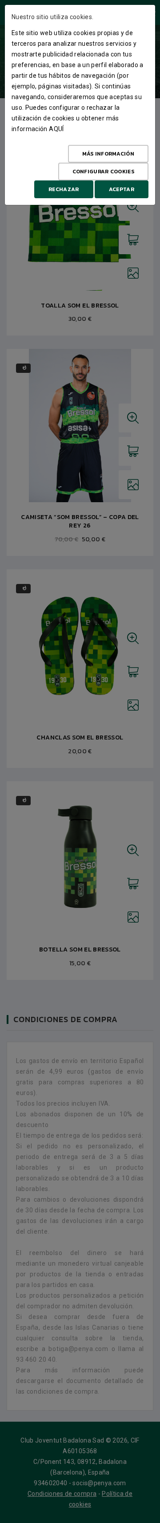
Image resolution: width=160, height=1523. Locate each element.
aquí (56, 128)
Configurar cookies (103, 172)
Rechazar (63, 189)
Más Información (108, 154)
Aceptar (121, 189)
